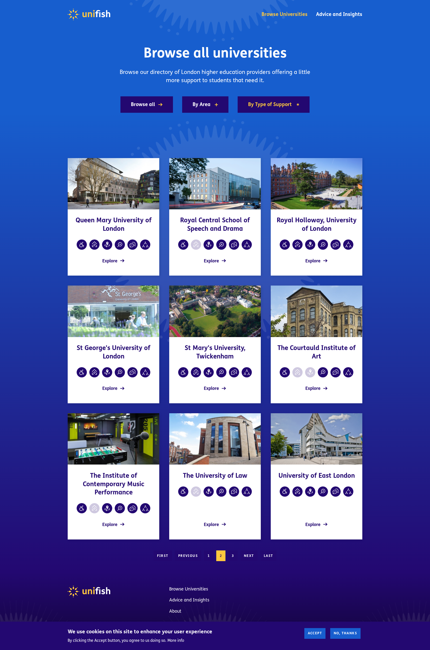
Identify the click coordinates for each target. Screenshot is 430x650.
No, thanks (345, 633)
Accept (315, 633)
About (175, 611)
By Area (202, 104)
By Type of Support (270, 104)
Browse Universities (285, 14)
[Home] (89, 14)
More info (175, 640)
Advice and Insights (339, 14)
